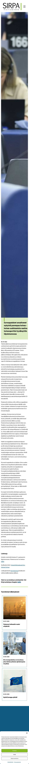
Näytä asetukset (14, 758)
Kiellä (14, 754)
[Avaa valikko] (24, 6)
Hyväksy (14, 750)
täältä (2, 561)
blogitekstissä (14, 571)
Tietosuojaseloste (17, 762)
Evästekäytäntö (10, 762)
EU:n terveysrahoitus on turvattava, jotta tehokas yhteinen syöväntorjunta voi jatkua (14, 662)
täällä (19, 582)
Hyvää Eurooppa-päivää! (10, 697)
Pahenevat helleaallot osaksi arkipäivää (11, 625)
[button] (27, 733)
